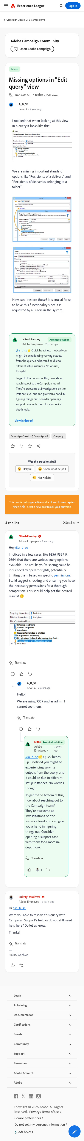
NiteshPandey (31, 339)
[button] (22, 95)
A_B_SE (23, 104)
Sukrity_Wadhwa (29, 897)
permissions (62, 575)
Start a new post (37, 507)
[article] (42, 605)
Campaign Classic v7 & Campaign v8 (25, 19)
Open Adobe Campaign (35, 49)
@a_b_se (21, 350)
